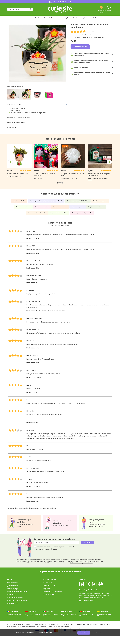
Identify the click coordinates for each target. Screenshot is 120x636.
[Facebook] (81, 584)
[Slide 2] (25, 95)
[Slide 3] (37, 95)
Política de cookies (49, 594)
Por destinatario (49, 18)
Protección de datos (49, 586)
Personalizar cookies (98, 633)
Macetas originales (16, 176)
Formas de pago (12, 589)
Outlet (95, 18)
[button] (58, 183)
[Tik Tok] (94, 584)
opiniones (96, 31)
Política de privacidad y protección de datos (81, 563)
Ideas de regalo (63, 18)
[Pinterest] (100, 584)
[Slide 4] (49, 95)
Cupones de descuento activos (17, 591)
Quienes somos (48, 583)
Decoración (41, 178)
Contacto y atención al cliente (89, 590)
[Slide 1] (13, 95)
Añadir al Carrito (80, 47)
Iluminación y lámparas (71, 178)
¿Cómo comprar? (12, 586)
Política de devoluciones (15, 597)
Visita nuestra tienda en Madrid (17, 600)
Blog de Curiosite (12, 603)
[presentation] (10, 161)
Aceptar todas (84, 633)
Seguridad (46, 589)
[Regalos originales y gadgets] (60, 8)
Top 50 (37, 18)
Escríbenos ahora (87, 601)
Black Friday (11, 594)
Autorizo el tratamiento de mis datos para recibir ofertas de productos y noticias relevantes (55, 548)
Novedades (27, 18)
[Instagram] (87, 584)
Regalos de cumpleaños (81, 18)
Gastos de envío (12, 583)
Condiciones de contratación (52, 591)
